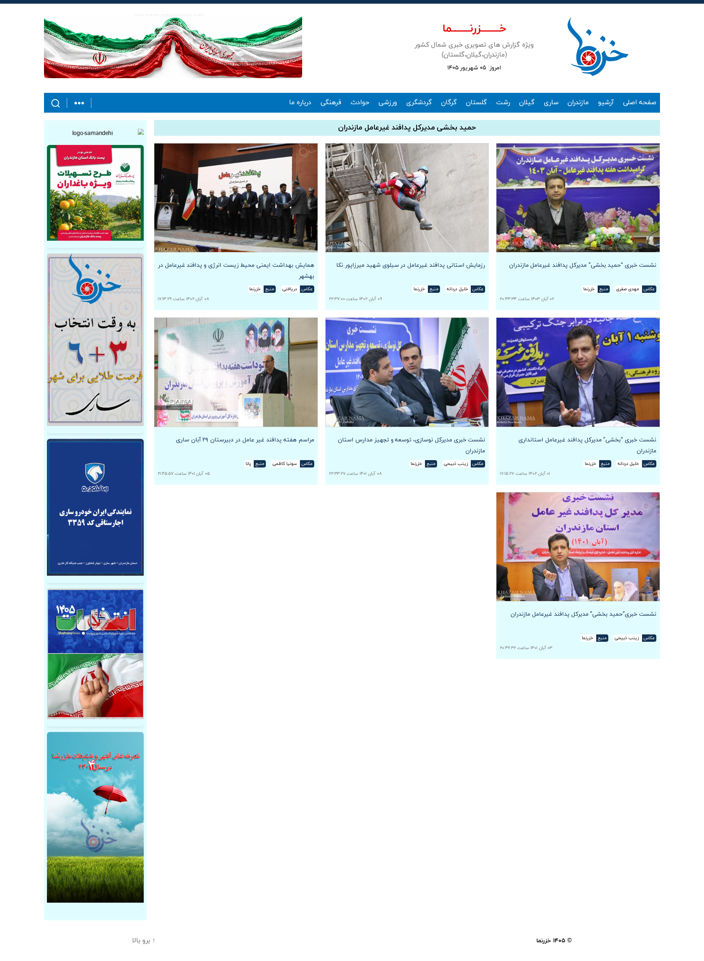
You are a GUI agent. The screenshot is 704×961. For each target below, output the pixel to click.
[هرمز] (173, 46)
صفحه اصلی (639, 103)
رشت (503, 103)
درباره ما (300, 103)
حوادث (360, 103)
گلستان (476, 103)
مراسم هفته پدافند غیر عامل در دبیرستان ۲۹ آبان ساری (245, 440)
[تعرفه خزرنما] (95, 817)
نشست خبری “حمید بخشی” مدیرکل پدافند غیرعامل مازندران (582, 265)
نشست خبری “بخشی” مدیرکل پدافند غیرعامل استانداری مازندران (587, 445)
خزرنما (543, 941)
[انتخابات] (95, 340)
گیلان (527, 103)
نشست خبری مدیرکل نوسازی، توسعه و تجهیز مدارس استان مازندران (411, 445)
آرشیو (606, 103)
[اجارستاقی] (95, 507)
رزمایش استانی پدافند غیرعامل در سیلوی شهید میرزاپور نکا (410, 265)
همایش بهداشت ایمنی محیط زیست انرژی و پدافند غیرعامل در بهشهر (236, 270)
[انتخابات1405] (95, 654)
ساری (551, 103)
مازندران (578, 103)
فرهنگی (330, 103)
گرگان (449, 103)
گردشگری (419, 103)
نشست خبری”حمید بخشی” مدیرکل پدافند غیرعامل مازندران (583, 614)
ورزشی (387, 103)
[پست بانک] (95, 193)
